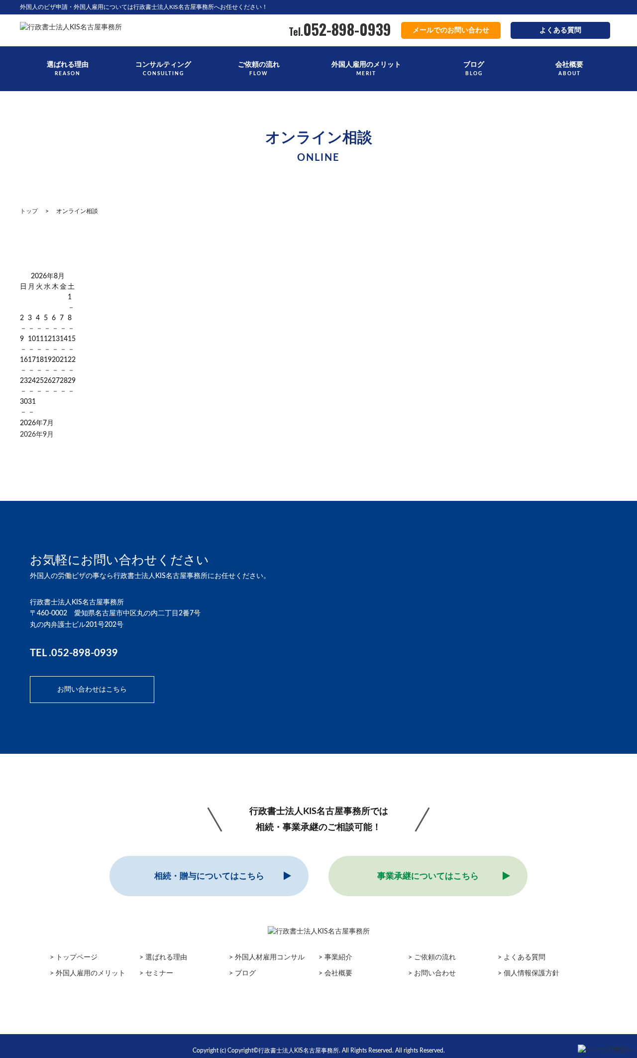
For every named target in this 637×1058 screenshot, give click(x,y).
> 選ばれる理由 (163, 957)
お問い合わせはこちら (92, 689)
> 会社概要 (335, 973)
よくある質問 (560, 30)
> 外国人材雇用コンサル (267, 957)
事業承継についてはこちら (428, 876)
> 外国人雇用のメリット (87, 973)
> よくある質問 (521, 957)
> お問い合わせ (432, 973)
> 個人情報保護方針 (528, 973)
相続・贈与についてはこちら (209, 876)
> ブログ (242, 973)
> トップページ (74, 957)
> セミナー (156, 973)
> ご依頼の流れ (432, 957)
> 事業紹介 (335, 957)
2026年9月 (37, 434)
